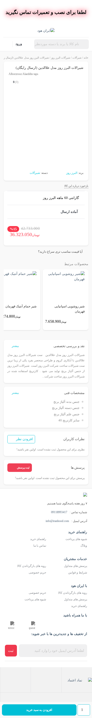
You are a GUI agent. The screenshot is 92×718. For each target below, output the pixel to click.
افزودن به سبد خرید (39, 710)
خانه (86, 57)
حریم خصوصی (37, 572)
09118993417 (59, 512)
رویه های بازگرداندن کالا (31, 566)
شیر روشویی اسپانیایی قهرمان (69, 308)
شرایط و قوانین (77, 572)
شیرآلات (76, 57)
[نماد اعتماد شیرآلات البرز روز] (77, 680)
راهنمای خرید (38, 539)
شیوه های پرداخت (76, 539)
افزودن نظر (24, 439)
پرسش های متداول (75, 566)
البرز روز (71, 173)
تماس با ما (39, 545)
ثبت (10, 651)
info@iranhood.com (57, 521)
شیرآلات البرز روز (60, 57)
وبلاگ (83, 545)
